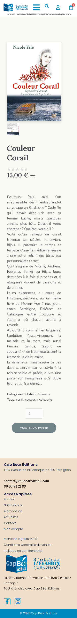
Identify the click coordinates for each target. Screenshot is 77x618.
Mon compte (13, 529)
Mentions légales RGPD (20, 539)
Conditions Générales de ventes (27, 545)
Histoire (31, 394)
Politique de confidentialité (23, 551)
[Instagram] (18, 601)
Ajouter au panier (34, 428)
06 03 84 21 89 (15, 486)
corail (19, 399)
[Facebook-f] (7, 601)
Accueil (9, 499)
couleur (30, 399)
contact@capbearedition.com (26, 481)
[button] (36, 7)
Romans (44, 394)
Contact (10, 523)
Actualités (11, 517)
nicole (41, 399)
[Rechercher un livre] (47, 7)
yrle (49, 399)
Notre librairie (13, 505)
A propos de (13, 511)
